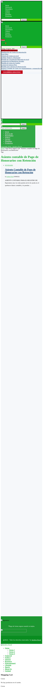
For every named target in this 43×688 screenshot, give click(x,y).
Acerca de (8, 7)
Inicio (7, 5)
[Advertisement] (21, 96)
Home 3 (12, 654)
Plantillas (8, 14)
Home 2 (12, 652)
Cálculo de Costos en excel (10, 56)
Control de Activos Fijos (9, 65)
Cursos (7, 12)
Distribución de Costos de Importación (13, 52)
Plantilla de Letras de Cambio (10, 63)
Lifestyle (8, 665)
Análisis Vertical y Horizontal (10, 57)
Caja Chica (4, 54)
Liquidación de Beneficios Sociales (12, 61)
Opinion (8, 660)
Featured (8, 656)
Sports (7, 667)
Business (8, 661)
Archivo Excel (10, 176)
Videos (7, 11)
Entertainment (10, 663)
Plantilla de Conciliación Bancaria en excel (15, 59)
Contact (8, 671)
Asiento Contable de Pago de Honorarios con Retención (20, 171)
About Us (8, 669)
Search (24, 20)
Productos (8, 16)
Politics (8, 658)
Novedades (9, 9)
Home (3, 148)
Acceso (3, 40)
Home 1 (12, 650)
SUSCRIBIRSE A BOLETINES (12, 72)
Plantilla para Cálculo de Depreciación (13, 66)
